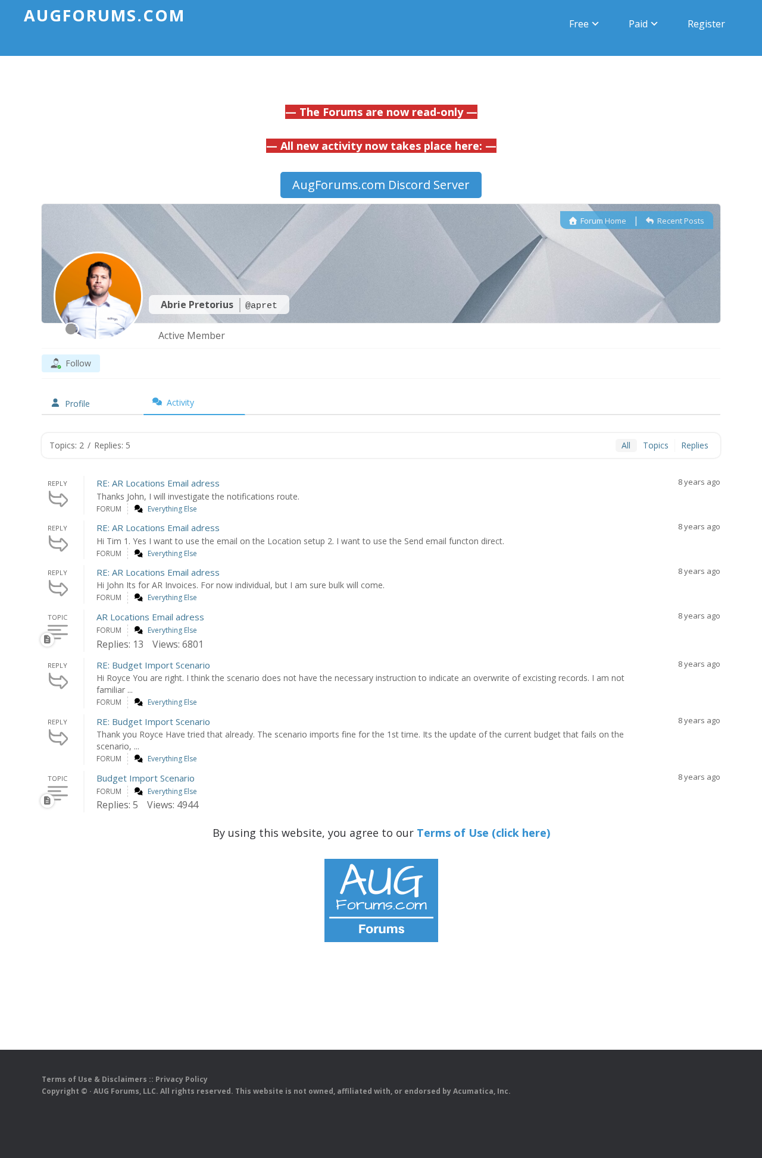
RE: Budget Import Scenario (153, 665)
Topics (656, 445)
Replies (694, 445)
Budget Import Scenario (145, 778)
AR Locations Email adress (150, 617)
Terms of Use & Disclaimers (94, 1079)
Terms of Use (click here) (483, 833)
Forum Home (602, 220)
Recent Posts (679, 220)
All (626, 445)
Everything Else (172, 509)
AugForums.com (104, 15)
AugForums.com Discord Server (381, 185)
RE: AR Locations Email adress (158, 483)
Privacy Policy (181, 1079)
